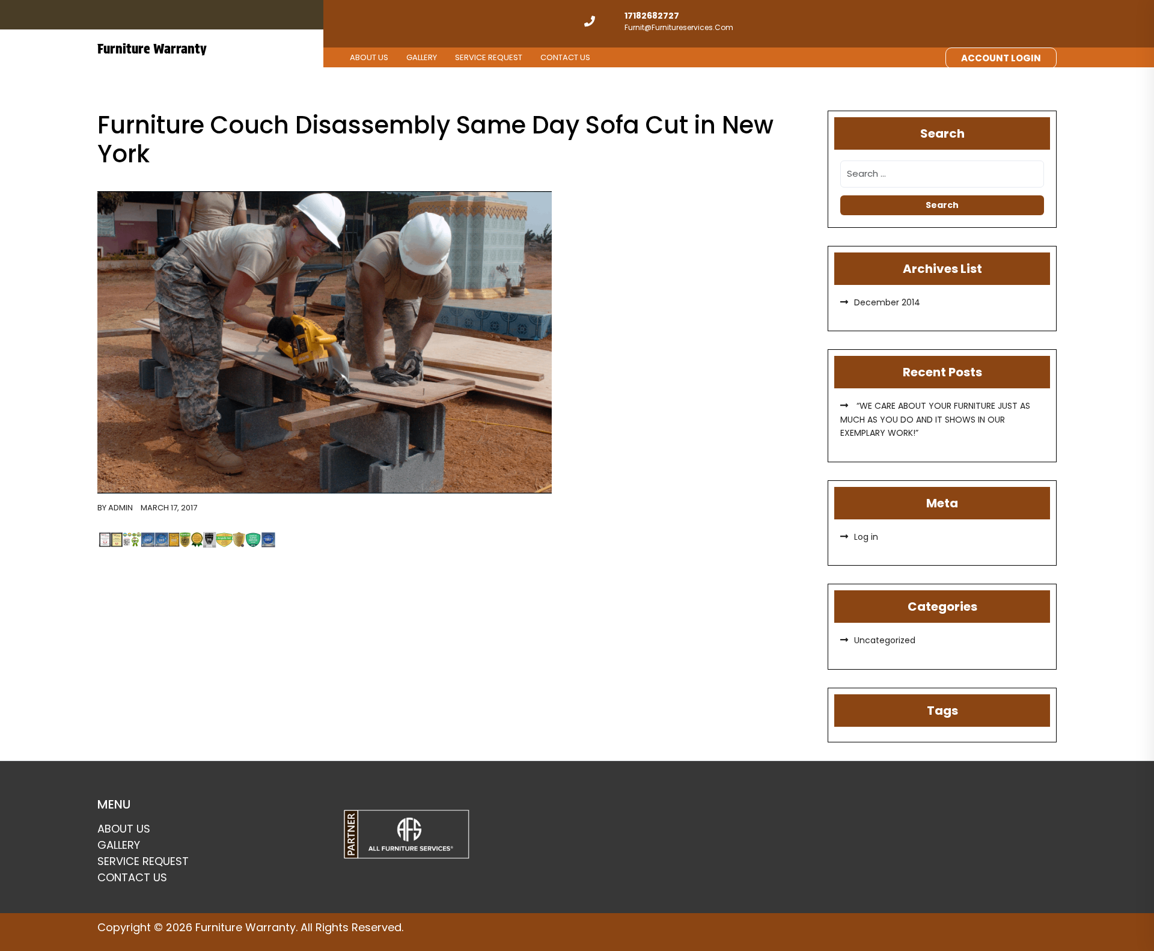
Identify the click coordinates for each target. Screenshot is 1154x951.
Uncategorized (884, 640)
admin (120, 507)
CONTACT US (565, 57)
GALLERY (421, 57)
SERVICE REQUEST (488, 57)
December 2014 (887, 302)
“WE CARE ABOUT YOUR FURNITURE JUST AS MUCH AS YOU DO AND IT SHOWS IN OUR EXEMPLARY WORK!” (935, 419)
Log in (866, 537)
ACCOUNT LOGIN (1001, 58)
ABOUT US (369, 57)
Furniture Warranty (152, 49)
